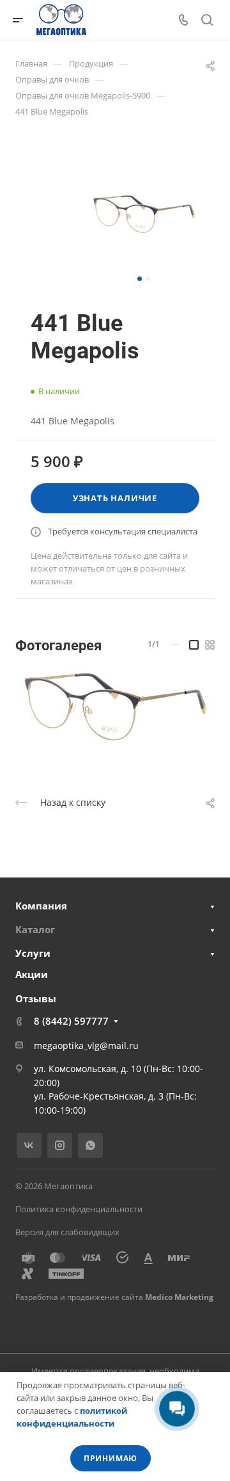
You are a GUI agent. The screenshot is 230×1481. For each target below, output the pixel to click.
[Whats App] (90, 1145)
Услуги (32, 953)
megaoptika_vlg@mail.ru (86, 1045)
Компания (41, 905)
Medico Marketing (179, 1297)
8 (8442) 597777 (71, 1020)
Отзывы (35, 998)
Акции (31, 974)
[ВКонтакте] (29, 1145)
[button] (139, 278)
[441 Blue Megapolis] (143, 213)
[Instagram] (59, 1145)
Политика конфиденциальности (78, 1209)
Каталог (35, 929)
